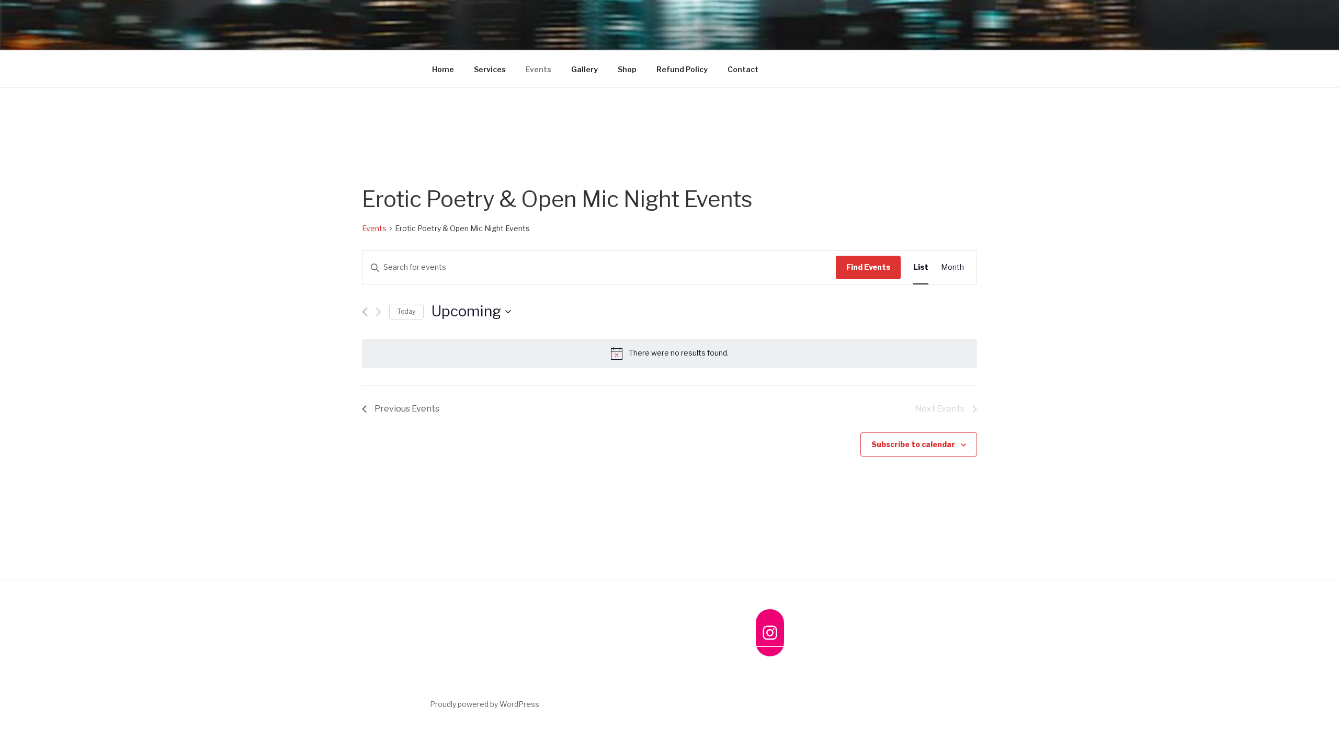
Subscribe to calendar (913, 444)
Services (490, 69)
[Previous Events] (365, 312)
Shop (627, 69)
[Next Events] (378, 312)
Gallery (584, 69)
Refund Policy (682, 69)
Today (406, 311)
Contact (743, 69)
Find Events (868, 267)
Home (443, 69)
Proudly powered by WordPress (484, 704)
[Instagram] (770, 633)
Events (538, 69)
